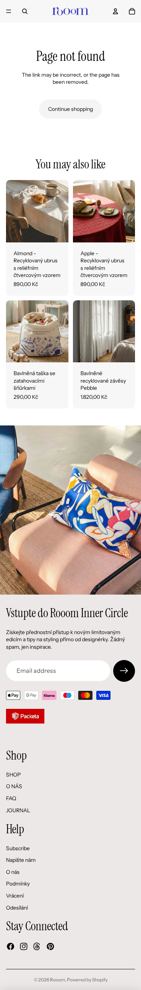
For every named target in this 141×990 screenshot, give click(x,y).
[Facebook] (10, 946)
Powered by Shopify (87, 979)
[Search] (25, 11)
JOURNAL (18, 810)
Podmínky (18, 884)
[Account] (115, 11)
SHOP (13, 774)
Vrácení (15, 895)
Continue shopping (70, 109)
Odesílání (17, 907)
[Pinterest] (50, 946)
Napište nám (21, 860)
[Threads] (36, 946)
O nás (13, 872)
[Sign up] (124, 671)
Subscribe (18, 848)
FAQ (11, 798)
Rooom (57, 979)
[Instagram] (23, 946)
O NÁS (14, 786)
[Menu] (8, 11)
